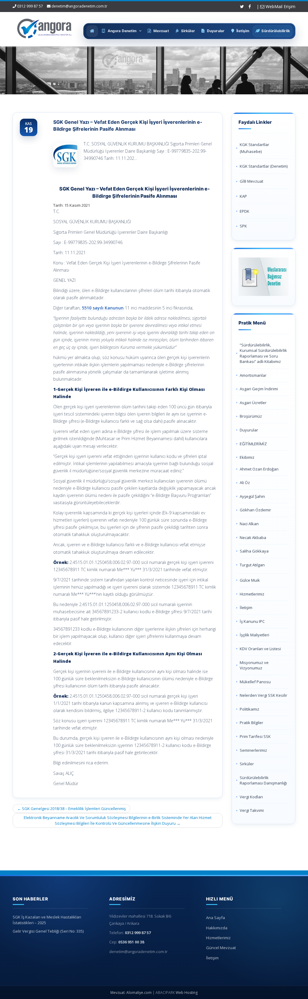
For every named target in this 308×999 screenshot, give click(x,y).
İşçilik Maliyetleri (254, 635)
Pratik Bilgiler (251, 722)
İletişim (246, 607)
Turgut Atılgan (252, 565)
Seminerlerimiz (253, 750)
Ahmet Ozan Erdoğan (259, 469)
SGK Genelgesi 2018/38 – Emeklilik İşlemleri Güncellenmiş (71, 808)
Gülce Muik (250, 580)
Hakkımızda (216, 927)
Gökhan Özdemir (255, 510)
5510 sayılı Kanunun (103, 308)
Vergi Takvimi (252, 810)
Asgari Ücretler (253, 402)
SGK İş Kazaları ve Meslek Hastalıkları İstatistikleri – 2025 (47, 919)
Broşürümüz (251, 416)
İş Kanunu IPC (252, 621)
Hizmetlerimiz (252, 594)
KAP (243, 196)
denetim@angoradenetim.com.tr (79, 6)
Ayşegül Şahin (252, 496)
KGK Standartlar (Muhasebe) (254, 148)
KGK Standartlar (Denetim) (264, 166)
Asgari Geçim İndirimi (259, 388)
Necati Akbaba (253, 537)
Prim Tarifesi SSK (255, 736)
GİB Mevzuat (251, 181)
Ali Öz (245, 482)
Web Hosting (187, 992)
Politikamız (249, 709)
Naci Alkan (249, 523)
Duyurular (249, 430)
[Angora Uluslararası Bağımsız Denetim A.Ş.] (44, 27)
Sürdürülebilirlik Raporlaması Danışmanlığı (263, 780)
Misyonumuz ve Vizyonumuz (254, 665)
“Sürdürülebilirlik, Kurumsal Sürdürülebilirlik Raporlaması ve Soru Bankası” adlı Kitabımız (263, 353)
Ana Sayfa (215, 917)
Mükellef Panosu (255, 681)
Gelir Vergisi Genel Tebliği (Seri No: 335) (48, 931)
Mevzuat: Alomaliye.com (131, 992)
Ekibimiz (247, 457)
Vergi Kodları (251, 797)
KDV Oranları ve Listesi (260, 648)
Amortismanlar (253, 375)
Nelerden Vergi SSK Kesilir (263, 695)
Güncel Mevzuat (221, 947)
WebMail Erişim (279, 6)
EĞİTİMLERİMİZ (253, 443)
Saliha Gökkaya (254, 551)
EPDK (244, 211)
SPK (243, 226)
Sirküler (247, 763)
